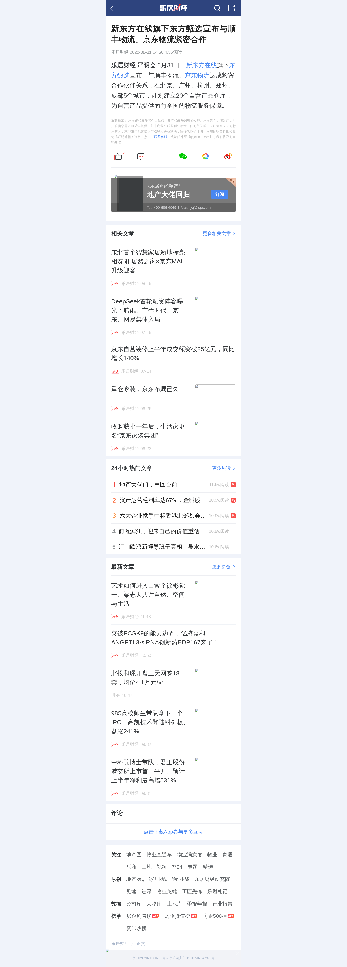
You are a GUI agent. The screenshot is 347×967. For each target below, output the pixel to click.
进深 (147, 891)
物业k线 (181, 879)
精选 (208, 867)
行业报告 (222, 904)
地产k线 (135, 879)
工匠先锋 (192, 891)
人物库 (154, 904)
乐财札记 (217, 891)
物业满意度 (189, 854)
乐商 (131, 867)
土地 (147, 867)
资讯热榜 (136, 928)
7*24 (177, 867)
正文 (140, 943)
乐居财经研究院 (212, 879)
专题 (193, 867)
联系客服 (160, 137)
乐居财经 (119, 52)
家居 (227, 854)
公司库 (134, 904)
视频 (162, 867)
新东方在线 (201, 65)
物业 (212, 854)
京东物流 (197, 75)
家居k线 (158, 879)
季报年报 (197, 904)
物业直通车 (159, 854)
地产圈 (134, 854)
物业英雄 (167, 891)
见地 (131, 891)
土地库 (174, 904)
